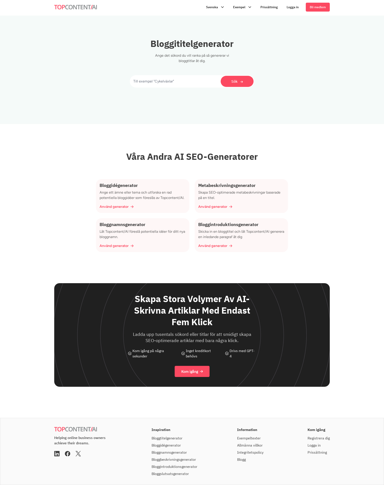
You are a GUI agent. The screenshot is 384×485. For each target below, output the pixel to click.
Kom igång (189, 371)
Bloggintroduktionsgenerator (174, 466)
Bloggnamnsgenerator (169, 452)
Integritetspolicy (250, 452)
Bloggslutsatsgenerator (170, 473)
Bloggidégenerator (166, 445)
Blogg (241, 459)
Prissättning (269, 7)
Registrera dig (319, 438)
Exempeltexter (249, 438)
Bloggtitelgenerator (167, 438)
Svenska (212, 7)
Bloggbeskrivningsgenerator (174, 459)
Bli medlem (318, 7)
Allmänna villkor (250, 445)
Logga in (293, 7)
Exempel (239, 7)
